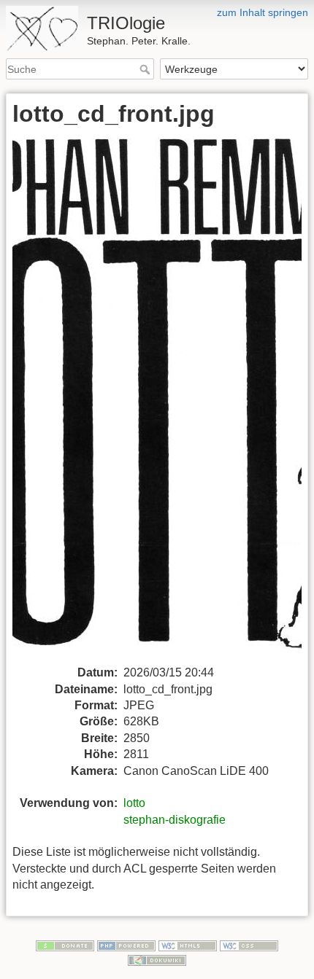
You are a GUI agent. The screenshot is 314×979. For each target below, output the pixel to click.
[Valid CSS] (249, 945)
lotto (134, 803)
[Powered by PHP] (126, 945)
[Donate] (65, 945)
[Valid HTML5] (187, 945)
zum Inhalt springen (262, 12)
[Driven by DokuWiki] (157, 959)
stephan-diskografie (174, 820)
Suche (146, 69)
